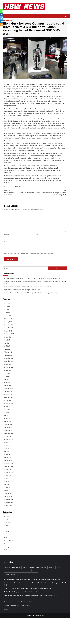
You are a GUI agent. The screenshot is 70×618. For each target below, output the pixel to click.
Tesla (22, 186)
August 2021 (7, 476)
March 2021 (7, 491)
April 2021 (7, 488)
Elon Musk (9, 186)
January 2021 (8, 497)
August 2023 (7, 406)
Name (6, 235)
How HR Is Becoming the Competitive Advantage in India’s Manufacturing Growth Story (30, 293)
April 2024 (7, 382)
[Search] (65, 16)
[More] (1, 24)
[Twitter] (1, 18)
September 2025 (9, 334)
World (6, 550)
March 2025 (7, 349)
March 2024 (7, 385)
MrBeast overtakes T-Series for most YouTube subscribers (19, 193)
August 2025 (7, 337)
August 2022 (7, 442)
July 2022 (7, 445)
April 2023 (7, 418)
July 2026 (7, 304)
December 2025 (8, 325)
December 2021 (8, 463)
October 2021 (8, 470)
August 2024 (7, 370)
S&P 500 (18, 186)
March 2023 (7, 421)
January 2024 (8, 391)
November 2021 (8, 466)
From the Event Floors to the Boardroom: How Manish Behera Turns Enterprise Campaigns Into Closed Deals (35, 283)
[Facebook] (1, 14)
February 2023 (8, 424)
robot (14, 186)
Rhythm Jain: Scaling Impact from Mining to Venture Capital (22, 290)
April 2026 (7, 313)
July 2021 (7, 478)
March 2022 (7, 457)
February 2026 (8, 319)
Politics (6, 538)
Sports (6, 544)
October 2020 (8, 506)
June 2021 (7, 482)
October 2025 (8, 331)
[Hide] (0, 28)
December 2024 (8, 358)
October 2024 (8, 364)
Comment (7, 214)
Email (38, 235)
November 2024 (8, 361)
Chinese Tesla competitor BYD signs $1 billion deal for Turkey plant (51, 193)
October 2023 (8, 400)
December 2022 (8, 430)
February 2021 (8, 494)
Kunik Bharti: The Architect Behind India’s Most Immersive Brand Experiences (27, 287)
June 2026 (7, 307)
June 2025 (7, 340)
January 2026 (8, 322)
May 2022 (6, 451)
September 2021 (9, 472)
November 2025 (8, 328)
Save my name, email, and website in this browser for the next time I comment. (28, 253)
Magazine (7, 535)
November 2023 (8, 397)
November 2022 (8, 433)
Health (6, 526)
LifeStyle (6, 532)
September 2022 (9, 439)
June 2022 (7, 448)
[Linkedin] (1, 21)
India (5, 529)
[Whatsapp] (1, 11)
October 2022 (8, 436)
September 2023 (9, 403)
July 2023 (7, 409)
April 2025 (7, 346)
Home (5, 602)
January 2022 (8, 460)
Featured (7, 523)
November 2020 (8, 503)
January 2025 (8, 355)
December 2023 (8, 394)
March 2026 (7, 316)
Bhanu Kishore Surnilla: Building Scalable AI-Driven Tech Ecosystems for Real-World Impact (32, 278)
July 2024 (7, 373)
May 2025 (6, 343)
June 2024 (7, 376)
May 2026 (6, 310)
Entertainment (8, 520)
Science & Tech (7, 20)
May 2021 (6, 485)
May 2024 (6, 379)
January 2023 (8, 427)
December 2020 (8, 500)
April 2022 (7, 454)
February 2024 (8, 388)
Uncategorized (8, 547)
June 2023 (7, 412)
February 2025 (8, 352)
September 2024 (9, 367)
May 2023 (6, 415)
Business (6, 517)
